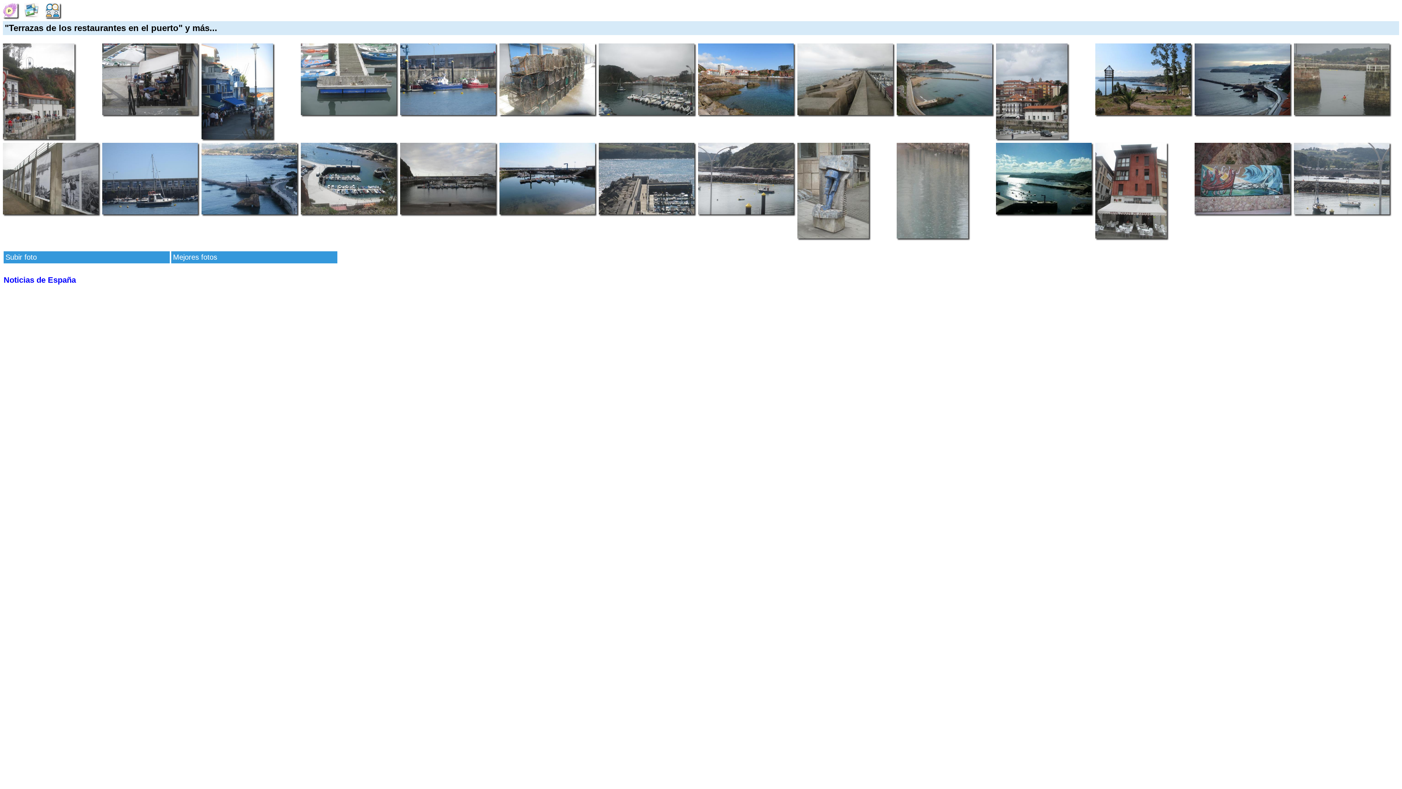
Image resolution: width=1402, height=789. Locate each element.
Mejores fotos (195, 257)
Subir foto (21, 257)
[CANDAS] (10, 9)
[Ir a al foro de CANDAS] (52, 9)
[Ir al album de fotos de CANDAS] (31, 9)
